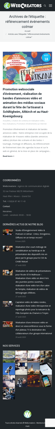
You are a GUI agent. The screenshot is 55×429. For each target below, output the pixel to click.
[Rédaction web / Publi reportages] (21, 369)
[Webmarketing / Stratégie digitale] (34, 381)
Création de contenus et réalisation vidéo (27, 121)
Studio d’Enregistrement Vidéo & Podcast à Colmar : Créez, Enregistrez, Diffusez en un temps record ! (33, 234)
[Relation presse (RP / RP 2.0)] (9, 393)
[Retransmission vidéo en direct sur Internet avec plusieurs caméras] (46, 357)
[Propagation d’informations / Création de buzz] (9, 369)
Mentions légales (43, 423)
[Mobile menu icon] (50, 5)
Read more (8, 156)
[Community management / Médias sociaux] (46, 381)
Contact (6, 206)
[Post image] (8, 232)
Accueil (27, 31)
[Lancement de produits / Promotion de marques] (34, 369)
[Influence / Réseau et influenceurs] (21, 381)
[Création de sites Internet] (21, 357)
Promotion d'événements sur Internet (32, 124)
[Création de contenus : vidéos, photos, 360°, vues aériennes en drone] (9, 381)
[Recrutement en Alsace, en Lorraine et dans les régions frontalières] (34, 357)
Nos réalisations (9, 124)
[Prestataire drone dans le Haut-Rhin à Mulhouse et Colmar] (9, 357)
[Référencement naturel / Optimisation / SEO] (46, 369)
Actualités (7, 121)
